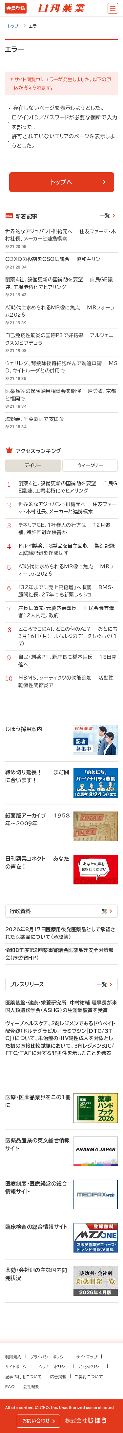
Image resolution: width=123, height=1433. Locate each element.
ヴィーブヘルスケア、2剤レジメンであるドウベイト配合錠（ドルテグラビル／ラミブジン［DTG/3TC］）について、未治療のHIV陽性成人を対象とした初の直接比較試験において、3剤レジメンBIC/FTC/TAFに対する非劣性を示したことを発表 (60, 1038)
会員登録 (15, 8)
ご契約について (88, 1377)
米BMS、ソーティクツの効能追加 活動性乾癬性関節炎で (65, 681)
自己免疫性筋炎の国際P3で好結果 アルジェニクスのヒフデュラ (59, 339)
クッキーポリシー (54, 1367)
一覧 (105, 215)
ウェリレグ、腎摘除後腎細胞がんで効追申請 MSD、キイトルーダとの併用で (61, 367)
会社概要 (31, 1386)
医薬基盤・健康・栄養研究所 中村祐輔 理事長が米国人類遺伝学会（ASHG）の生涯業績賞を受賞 (61, 1006)
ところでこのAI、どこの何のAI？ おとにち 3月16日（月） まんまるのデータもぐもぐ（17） (68, 636)
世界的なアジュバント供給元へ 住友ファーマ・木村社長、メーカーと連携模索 (60, 235)
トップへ (62, 182)
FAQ (10, 1386)
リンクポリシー (90, 1367)
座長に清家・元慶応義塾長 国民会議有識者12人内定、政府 (66, 612)
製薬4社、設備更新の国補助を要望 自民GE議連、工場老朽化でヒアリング (59, 283)
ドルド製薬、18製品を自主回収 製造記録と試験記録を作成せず (66, 549)
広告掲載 (58, 1377)
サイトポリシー (18, 1367)
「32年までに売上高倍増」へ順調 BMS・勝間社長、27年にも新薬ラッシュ (66, 591)
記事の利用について (23, 1377)
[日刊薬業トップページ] (61, 8)
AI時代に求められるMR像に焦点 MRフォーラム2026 (60, 311)
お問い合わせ (36, 1420)
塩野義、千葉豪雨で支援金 (38, 419)
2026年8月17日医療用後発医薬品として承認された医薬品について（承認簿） (60, 933)
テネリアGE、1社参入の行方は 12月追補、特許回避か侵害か (64, 529)
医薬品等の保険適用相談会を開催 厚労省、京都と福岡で (60, 395)
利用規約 (13, 1357)
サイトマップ (86, 1357)
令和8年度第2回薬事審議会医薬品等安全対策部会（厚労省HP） (59, 954)
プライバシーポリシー (49, 1357)
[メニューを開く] (113, 8)
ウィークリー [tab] (90, 465)
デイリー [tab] (33, 465)
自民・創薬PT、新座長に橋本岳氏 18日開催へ (67, 660)
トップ (13, 26)
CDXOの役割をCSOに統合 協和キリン (52, 259)
